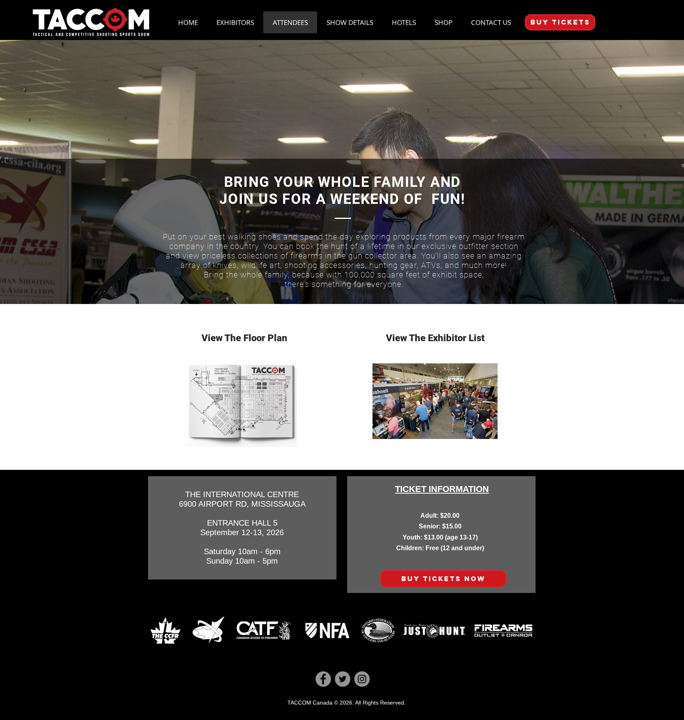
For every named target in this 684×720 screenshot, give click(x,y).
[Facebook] (323, 679)
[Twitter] (342, 679)
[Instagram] (362, 679)
